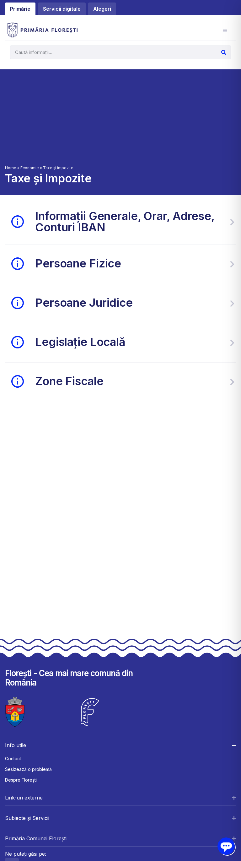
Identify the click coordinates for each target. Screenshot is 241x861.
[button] (224, 29)
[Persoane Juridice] (232, 303)
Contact (13, 758)
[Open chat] (226, 846)
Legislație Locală (80, 342)
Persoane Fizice (78, 263)
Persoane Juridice (84, 302)
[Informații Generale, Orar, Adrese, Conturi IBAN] (232, 222)
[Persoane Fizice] (232, 264)
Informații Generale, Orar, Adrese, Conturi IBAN (124, 221)
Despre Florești (21, 780)
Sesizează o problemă (28, 769)
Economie (29, 167)
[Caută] (224, 52)
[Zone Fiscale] (232, 382)
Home (10, 167)
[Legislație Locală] (232, 343)
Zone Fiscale (69, 381)
